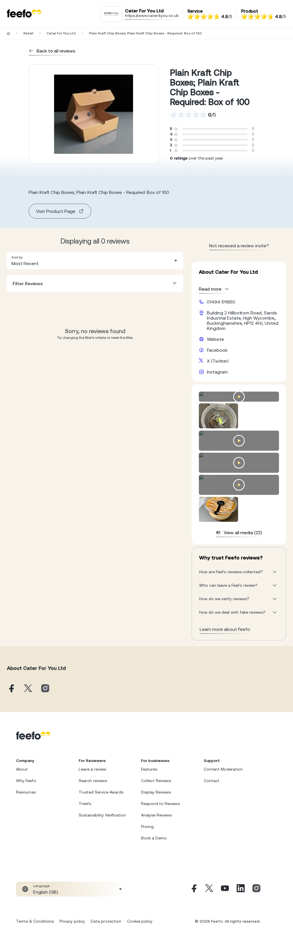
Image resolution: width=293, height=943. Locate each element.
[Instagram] (256, 889)
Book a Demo (154, 838)
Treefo (85, 803)
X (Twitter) (218, 360)
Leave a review (92, 769)
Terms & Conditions (35, 921)
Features (149, 769)
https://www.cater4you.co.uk (152, 15)
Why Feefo (26, 780)
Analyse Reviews (156, 815)
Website (215, 339)
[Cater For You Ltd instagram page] (45, 688)
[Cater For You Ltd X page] (28, 688)
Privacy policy (72, 921)
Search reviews (93, 780)
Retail (28, 33)
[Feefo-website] (24, 13)
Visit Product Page (55, 211)
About (22, 769)
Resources (26, 792)
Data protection (106, 921)
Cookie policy (140, 921)
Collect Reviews (156, 780)
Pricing (147, 826)
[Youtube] (225, 889)
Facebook (217, 350)
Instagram (217, 371)
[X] (209, 889)
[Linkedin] (241, 889)
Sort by (17, 257)
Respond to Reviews (160, 803)
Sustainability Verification (102, 815)
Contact (211, 780)
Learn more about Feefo (225, 629)
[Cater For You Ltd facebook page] (11, 688)
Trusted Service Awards (101, 792)
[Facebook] (193, 889)
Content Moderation (223, 769)
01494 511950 (221, 301)
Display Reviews (156, 792)
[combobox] (95, 260)
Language (41, 886)
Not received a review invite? (239, 245)
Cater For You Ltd (61, 33)
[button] (95, 260)
